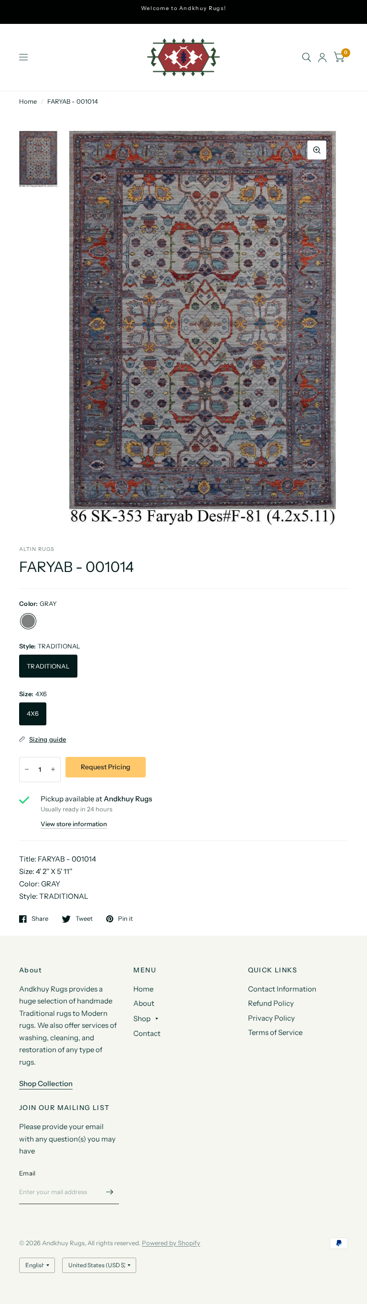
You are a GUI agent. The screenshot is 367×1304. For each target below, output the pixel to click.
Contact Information (282, 988)
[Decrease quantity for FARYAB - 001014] (27, 769)
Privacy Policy (271, 1018)
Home (28, 101)
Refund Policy (271, 1003)
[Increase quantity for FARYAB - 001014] (53, 769)
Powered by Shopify (171, 1243)
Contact (147, 1033)
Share (40, 919)
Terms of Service (275, 1032)
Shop (142, 1018)
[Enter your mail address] (109, 1191)
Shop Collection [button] (46, 1083)
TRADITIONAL (48, 666)
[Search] (306, 57)
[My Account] (322, 57)
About (143, 1003)
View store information (74, 824)
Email (27, 1173)
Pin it (125, 919)
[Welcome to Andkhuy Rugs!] (184, 8)
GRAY (28, 621)
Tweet (84, 919)
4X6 (33, 713)
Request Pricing (105, 767)
